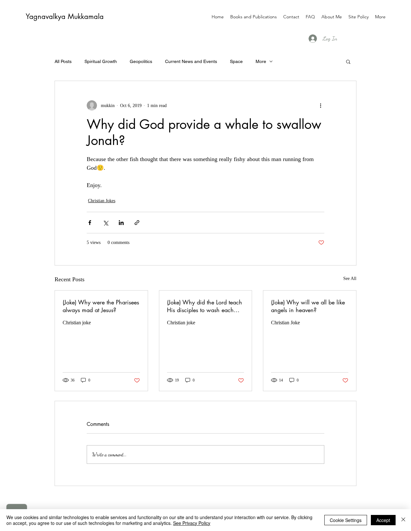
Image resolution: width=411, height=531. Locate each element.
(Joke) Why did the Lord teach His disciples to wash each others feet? (204, 306)
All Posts (63, 61)
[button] (348, 61)
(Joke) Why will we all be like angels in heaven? (308, 306)
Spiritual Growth (100, 61)
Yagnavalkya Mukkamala (65, 16)
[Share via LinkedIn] (121, 223)
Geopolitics (141, 61)
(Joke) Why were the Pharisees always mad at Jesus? (101, 306)
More (261, 61)
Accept (383, 520)
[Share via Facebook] (90, 223)
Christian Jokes (101, 200)
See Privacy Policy (191, 523)
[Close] (403, 520)
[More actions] (320, 105)
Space (236, 61)
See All (349, 278)
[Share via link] (137, 223)
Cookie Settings (346, 520)
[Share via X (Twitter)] (105, 223)
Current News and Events (191, 61)
